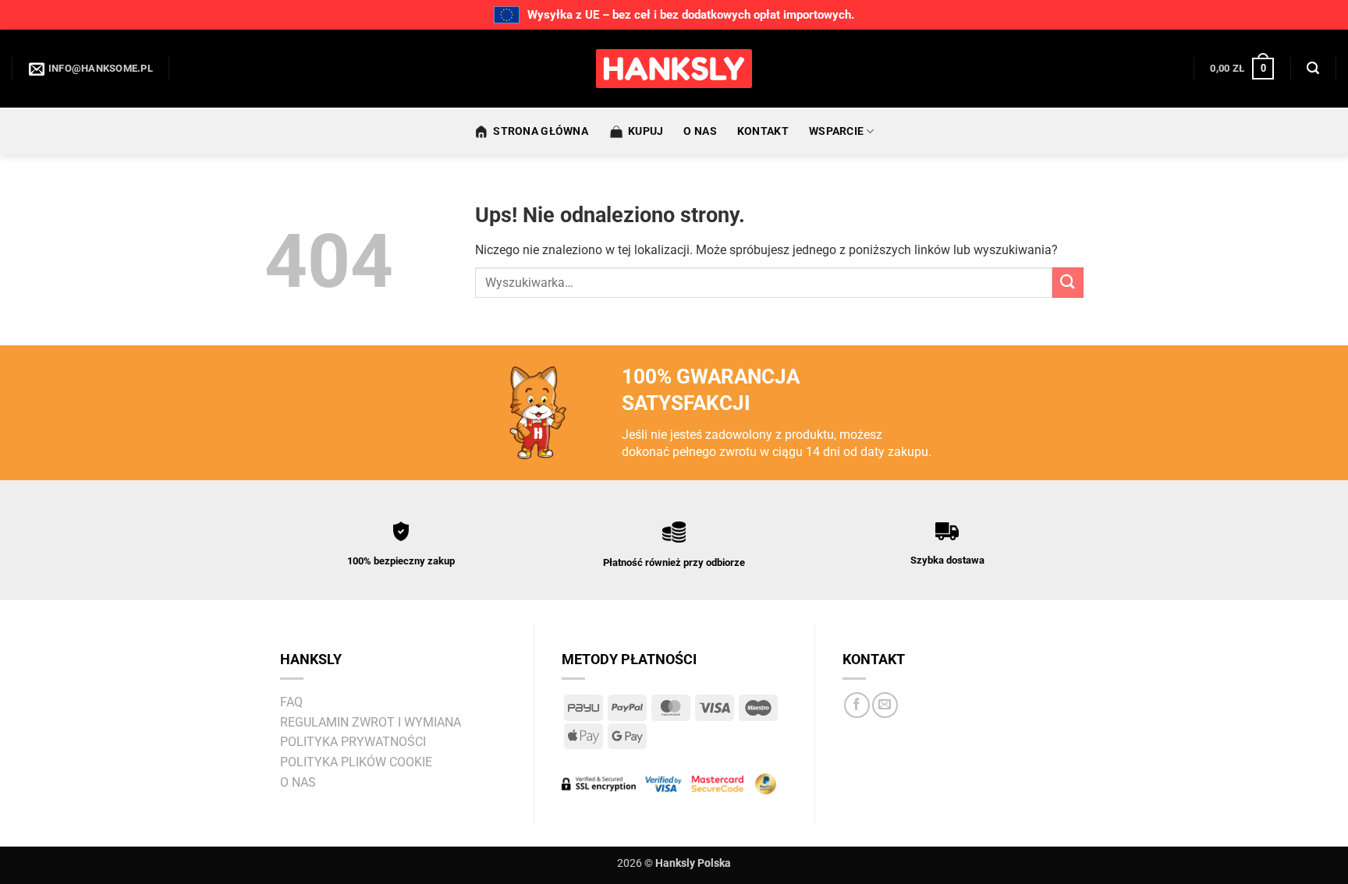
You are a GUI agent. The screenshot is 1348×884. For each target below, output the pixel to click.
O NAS (699, 131)
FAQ (291, 702)
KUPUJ (645, 131)
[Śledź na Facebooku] (857, 705)
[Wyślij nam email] (885, 705)
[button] (1242, 68)
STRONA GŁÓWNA (540, 131)
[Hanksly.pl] (674, 68)
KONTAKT (763, 131)
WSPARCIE (836, 131)
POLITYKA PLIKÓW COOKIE (356, 762)
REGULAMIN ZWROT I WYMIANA (370, 722)
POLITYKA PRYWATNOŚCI (353, 741)
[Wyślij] (1068, 282)
